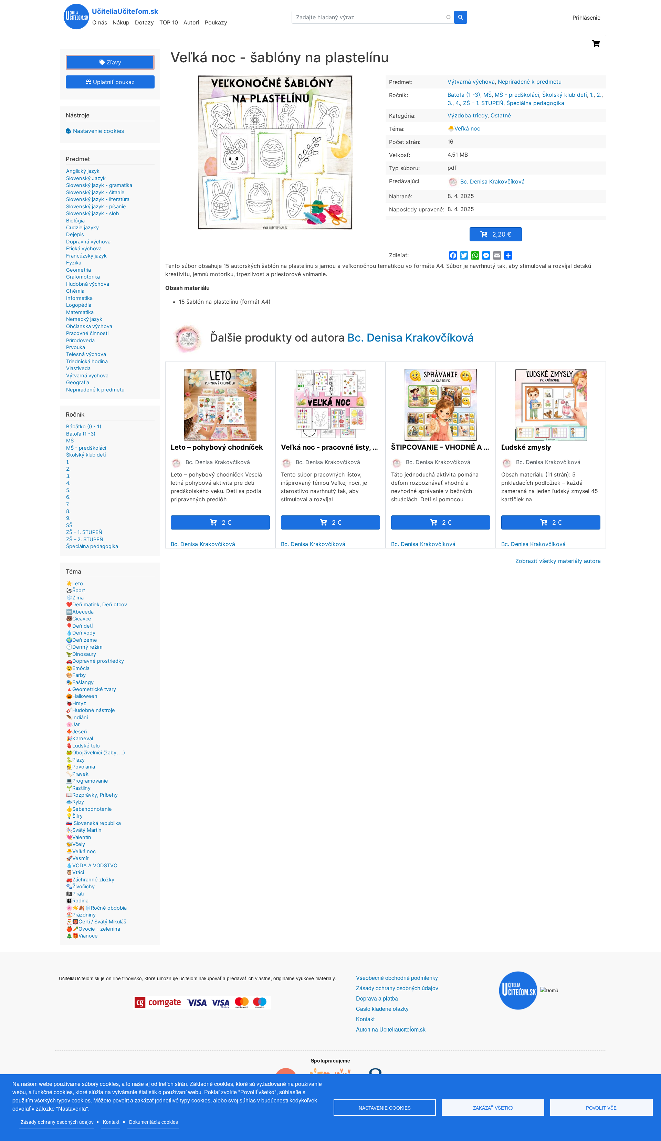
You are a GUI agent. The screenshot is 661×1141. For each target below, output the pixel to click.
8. (68, 511)
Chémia (75, 291)
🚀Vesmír (77, 858)
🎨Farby (76, 675)
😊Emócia (78, 668)
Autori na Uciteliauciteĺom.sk (391, 1029)
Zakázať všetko (493, 1107)
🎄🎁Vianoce (82, 936)
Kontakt (111, 1121)
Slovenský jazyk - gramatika (99, 185)
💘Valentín (78, 837)
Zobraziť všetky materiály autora (558, 560)
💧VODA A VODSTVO (91, 865)
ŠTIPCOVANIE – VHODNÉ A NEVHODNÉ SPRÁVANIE (440, 447)
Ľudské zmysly (526, 447)
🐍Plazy (75, 760)
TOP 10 (168, 22)
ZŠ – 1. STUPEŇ (483, 103)
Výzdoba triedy (467, 115)
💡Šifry (74, 816)
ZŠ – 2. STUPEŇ (84, 539)
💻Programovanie (87, 781)
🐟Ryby (75, 802)
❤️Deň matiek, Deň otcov (96, 604)
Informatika (79, 298)
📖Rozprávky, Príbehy (92, 795)
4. (457, 103)
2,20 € (501, 234)
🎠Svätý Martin (84, 830)
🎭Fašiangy (80, 682)
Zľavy (113, 62)
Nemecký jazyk (84, 319)
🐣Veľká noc (464, 128)
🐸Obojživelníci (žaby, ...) (95, 753)
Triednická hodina (87, 361)
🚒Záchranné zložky (90, 880)
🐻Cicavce (78, 619)
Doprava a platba (377, 998)
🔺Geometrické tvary (91, 689)
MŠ (487, 94)
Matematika (80, 312)
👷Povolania (80, 767)
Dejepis (75, 234)
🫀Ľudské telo (83, 746)
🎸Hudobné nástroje (90, 710)
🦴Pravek (77, 774)
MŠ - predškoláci (517, 94)
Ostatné (501, 115)
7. (68, 504)
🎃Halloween (81, 696)
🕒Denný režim (84, 647)
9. (68, 518)
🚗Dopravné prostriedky (95, 661)
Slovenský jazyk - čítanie (95, 192)
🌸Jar (73, 724)
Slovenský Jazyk (86, 178)
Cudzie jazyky (82, 227)
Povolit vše (601, 1107)
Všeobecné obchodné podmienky (397, 978)
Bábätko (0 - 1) (83, 426)
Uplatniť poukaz (113, 81)
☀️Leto (74, 583)
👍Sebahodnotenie (89, 809)
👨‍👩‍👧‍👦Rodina (77, 901)
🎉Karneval (79, 738)
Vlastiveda (78, 368)
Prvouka (75, 347)
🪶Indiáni (77, 717)
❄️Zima (75, 598)
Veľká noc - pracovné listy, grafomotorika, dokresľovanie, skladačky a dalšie (330, 447)
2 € (226, 522)
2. (599, 94)
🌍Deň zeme (81, 640)
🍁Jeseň (76, 732)
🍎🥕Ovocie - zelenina (93, 929)
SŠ (69, 525)
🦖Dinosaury (81, 654)
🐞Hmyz (76, 703)
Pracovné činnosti (87, 333)
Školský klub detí (564, 94)
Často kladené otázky (382, 1009)
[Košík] (596, 43)
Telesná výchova (86, 354)
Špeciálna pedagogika (535, 103)
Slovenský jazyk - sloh (92, 213)
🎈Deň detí (79, 626)
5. (68, 490)
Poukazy (216, 22)
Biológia (75, 221)
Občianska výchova (89, 326)
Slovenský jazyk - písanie (96, 206)
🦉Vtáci (75, 872)
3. (450, 103)
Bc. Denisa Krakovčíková (492, 181)
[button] (275, 152)
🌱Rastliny (78, 788)
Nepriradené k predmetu (530, 81)
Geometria (78, 270)
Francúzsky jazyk (86, 256)
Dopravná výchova (88, 242)
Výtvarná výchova (471, 81)
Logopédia (78, 305)
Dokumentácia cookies (153, 1121)
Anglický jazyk (82, 171)
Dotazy (144, 22)
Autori (191, 22)
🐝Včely (75, 844)
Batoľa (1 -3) (464, 94)
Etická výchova (84, 248)
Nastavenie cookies (98, 130)
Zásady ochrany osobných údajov (57, 1121)
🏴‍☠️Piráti (75, 894)
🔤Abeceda (80, 612)
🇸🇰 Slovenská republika (93, 823)
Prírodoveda (80, 340)
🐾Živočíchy (80, 886)
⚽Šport (75, 590)
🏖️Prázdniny (81, 915)
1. (592, 94)
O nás (99, 22)
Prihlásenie (586, 17)
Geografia (77, 382)
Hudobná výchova (87, 284)
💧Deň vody (80, 633)
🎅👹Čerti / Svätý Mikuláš (96, 922)
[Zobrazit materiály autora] (176, 463)
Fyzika (73, 263)
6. (68, 497)
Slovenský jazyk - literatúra (97, 199)
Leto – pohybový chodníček (217, 447)
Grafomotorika (83, 277)
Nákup (121, 22)
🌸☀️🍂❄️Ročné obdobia (96, 908)
